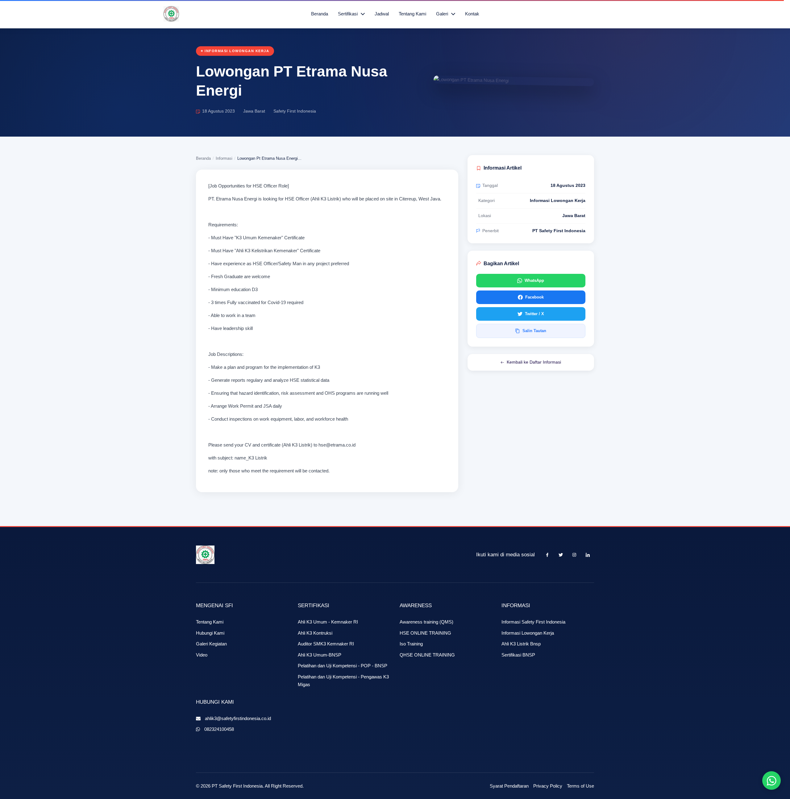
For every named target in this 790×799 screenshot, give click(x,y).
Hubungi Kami (210, 633)
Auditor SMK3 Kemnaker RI (326, 643)
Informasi (224, 158)
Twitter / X (534, 313)
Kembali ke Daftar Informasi (534, 362)
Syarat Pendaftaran (509, 786)
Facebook (534, 297)
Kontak (472, 13)
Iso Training (411, 643)
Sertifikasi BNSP (518, 654)
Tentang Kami (412, 13)
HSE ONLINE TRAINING (425, 633)
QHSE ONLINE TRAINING (427, 654)
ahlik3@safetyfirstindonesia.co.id (238, 718)
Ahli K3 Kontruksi (315, 633)
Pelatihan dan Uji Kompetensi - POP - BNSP (342, 665)
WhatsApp (534, 280)
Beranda (319, 13)
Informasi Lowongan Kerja (527, 633)
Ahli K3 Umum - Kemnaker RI (328, 621)
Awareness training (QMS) (426, 621)
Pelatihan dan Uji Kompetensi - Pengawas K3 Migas (343, 680)
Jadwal (382, 13)
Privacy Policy (547, 786)
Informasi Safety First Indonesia (533, 621)
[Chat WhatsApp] (771, 780)
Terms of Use (580, 786)
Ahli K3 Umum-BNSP (319, 654)
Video (201, 654)
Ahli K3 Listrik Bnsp (521, 643)
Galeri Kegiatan (211, 643)
